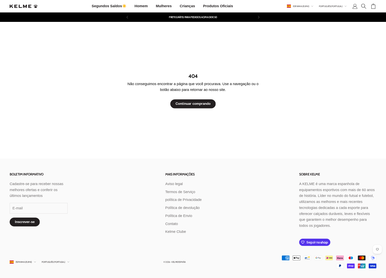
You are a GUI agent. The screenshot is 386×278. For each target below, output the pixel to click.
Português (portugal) (331, 6)
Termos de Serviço (180, 192)
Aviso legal (174, 184)
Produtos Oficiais (218, 6)
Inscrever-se (25, 222)
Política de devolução (182, 208)
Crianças (187, 6)
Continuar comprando (193, 104)
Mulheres (164, 6)
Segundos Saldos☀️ (109, 6)
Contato (171, 224)
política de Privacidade (183, 200)
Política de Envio (178, 216)
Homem (141, 6)
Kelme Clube (175, 232)
